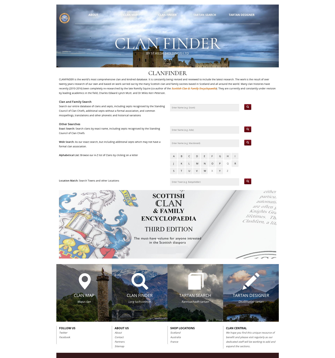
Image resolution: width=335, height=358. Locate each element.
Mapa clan (84, 302)
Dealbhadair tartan (250, 302)
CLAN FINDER (167, 15)
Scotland (175, 332)
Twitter (63, 332)
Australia (175, 337)
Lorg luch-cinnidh (139, 302)
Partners (120, 341)
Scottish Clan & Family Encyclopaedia (194, 88)
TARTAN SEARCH (204, 15)
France (174, 341)
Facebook (64, 337)
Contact (119, 337)
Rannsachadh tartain (195, 302)
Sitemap (119, 346)
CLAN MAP (130, 15)
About (118, 332)
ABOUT (93, 15)
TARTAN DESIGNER (242, 15)
